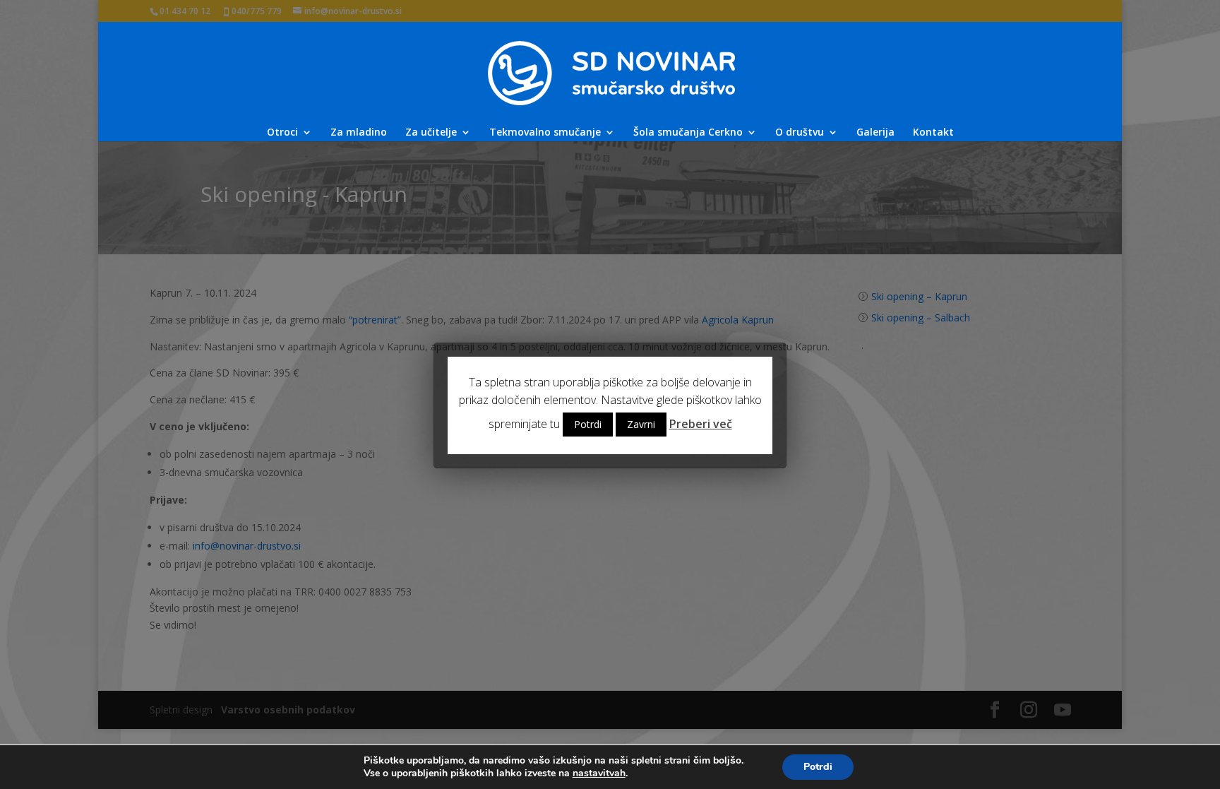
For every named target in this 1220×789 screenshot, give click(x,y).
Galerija (875, 132)
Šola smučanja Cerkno (688, 132)
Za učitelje (431, 132)
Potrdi (817, 766)
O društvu (799, 132)
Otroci (282, 132)
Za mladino (358, 132)
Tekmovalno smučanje (545, 132)
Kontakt (933, 132)
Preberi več (700, 424)
